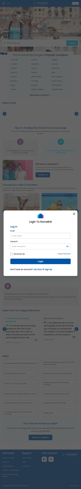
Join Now (37, 269)
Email (12, 231)
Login (40, 261)
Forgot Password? (64, 254)
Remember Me (19, 254)
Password (14, 241)
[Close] (74, 214)
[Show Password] (67, 246)
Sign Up (48, 269)
